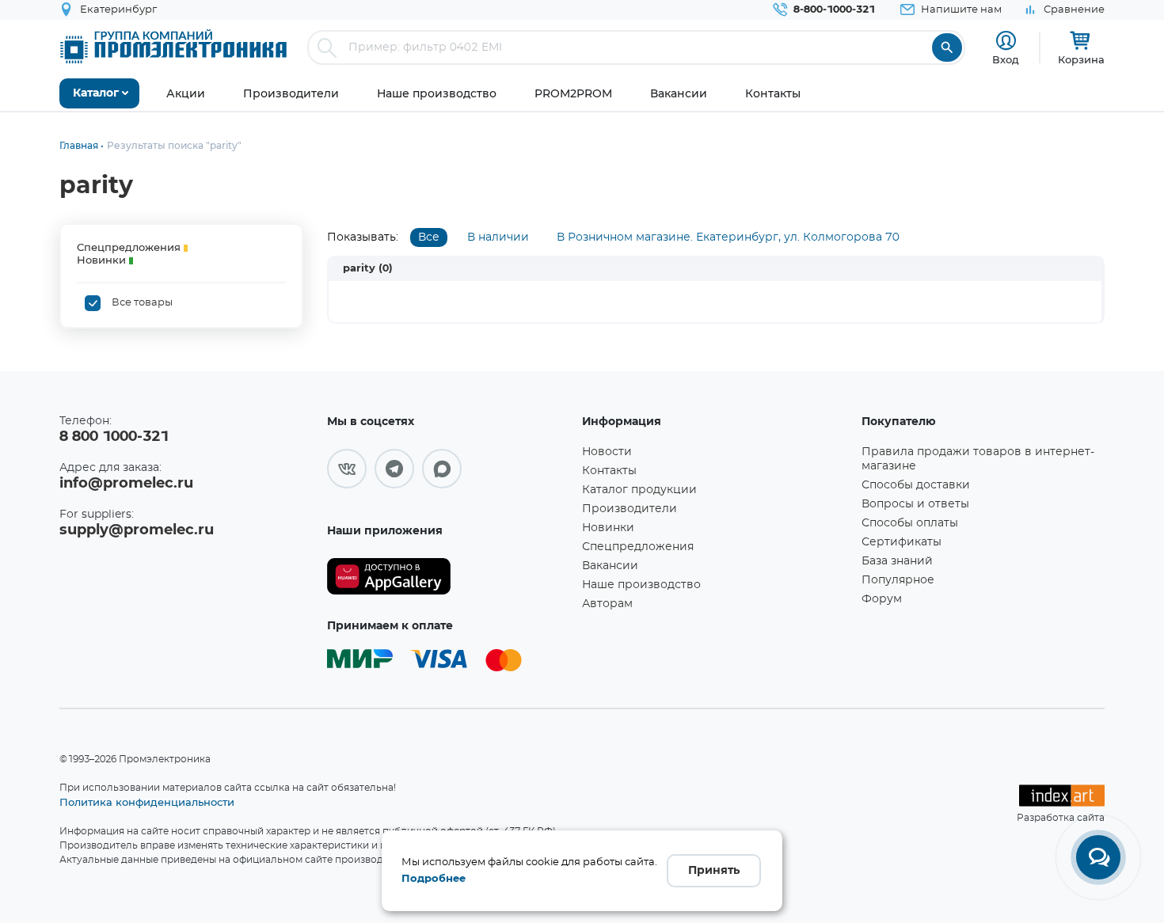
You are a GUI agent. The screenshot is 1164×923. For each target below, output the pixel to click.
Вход (1005, 59)
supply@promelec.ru (136, 530)
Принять (714, 870)
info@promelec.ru (126, 484)
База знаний (897, 561)
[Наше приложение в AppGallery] (449, 576)
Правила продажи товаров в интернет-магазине (978, 459)
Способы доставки (916, 485)
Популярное (898, 580)
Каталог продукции (639, 490)
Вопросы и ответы (915, 504)
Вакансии (610, 566)
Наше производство (641, 585)
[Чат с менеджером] (1098, 857)
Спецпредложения (638, 547)
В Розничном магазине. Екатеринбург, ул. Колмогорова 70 (728, 237)
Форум (882, 599)
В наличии (498, 237)
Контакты (609, 471)
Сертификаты (901, 542)
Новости (607, 452)
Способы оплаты (910, 523)
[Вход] (1006, 41)
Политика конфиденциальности (146, 802)
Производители (629, 509)
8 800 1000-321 (114, 437)
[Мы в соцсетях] (347, 468)
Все (428, 237)
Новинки (608, 528)
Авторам (607, 604)
